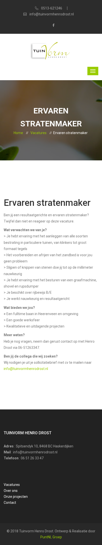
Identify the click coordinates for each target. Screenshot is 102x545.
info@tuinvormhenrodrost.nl (26, 369)
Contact (10, 503)
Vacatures (38, 133)
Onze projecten (16, 497)
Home (18, 133)
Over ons (11, 491)
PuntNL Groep (51, 537)
